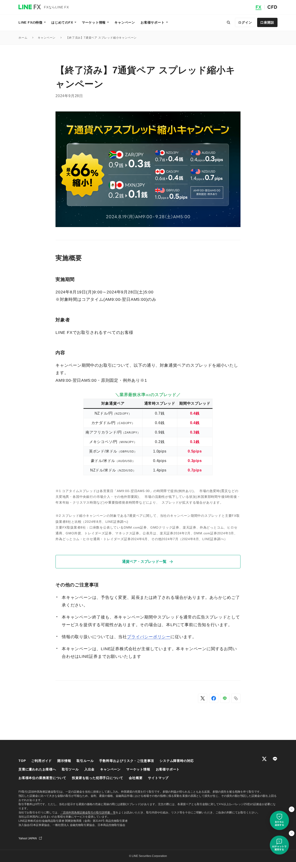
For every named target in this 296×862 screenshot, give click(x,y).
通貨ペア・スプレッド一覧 (144, 561)
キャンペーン (110, 769)
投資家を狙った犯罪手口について (97, 778)
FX (259, 7)
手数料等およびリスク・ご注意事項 (126, 761)
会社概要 (135, 778)
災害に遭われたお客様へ (37, 769)
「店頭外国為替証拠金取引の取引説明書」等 (88, 812)
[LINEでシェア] (224, 698)
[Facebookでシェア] (213, 698)
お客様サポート (168, 769)
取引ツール (70, 769)
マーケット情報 (138, 769)
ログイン (245, 22)
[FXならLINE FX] (29, 7)
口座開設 (267, 22)
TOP (22, 761)
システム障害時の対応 (177, 761)
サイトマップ (158, 778)
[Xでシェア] (202, 698)
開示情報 (64, 761)
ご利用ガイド (41, 761)
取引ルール (85, 761)
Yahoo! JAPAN (27, 838)
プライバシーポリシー (148, 636)
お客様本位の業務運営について (42, 778)
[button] (235, 698)
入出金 (89, 769)
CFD (272, 7)
